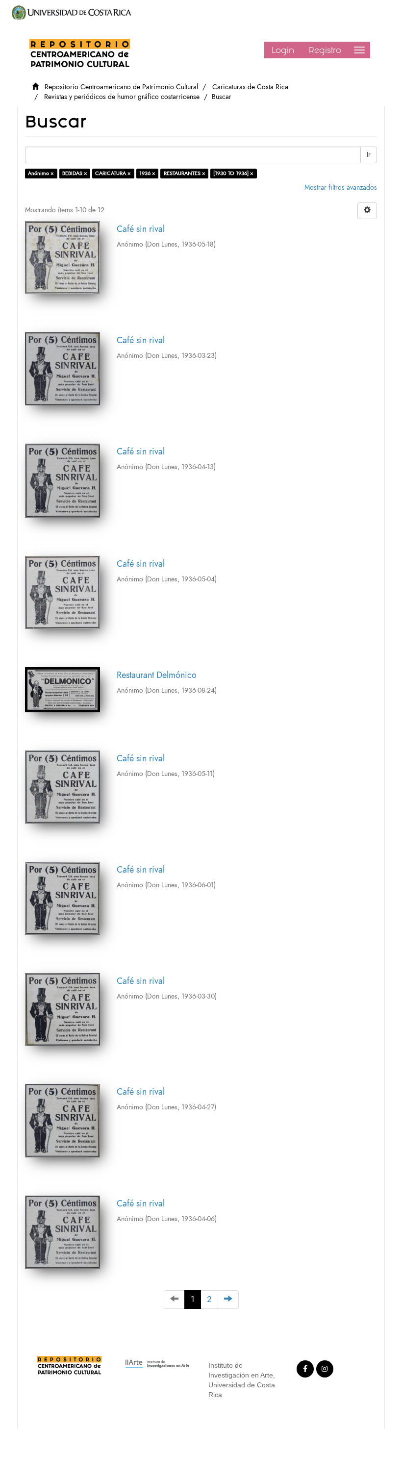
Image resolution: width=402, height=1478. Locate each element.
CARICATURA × (113, 173)
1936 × (147, 173)
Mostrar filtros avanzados (340, 187)
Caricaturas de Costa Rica (250, 87)
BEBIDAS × (74, 173)
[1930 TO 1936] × (233, 173)
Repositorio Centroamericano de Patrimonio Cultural (121, 87)
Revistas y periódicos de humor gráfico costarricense (122, 96)
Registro (325, 50)
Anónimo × (41, 173)
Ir (369, 154)
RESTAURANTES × (184, 173)
